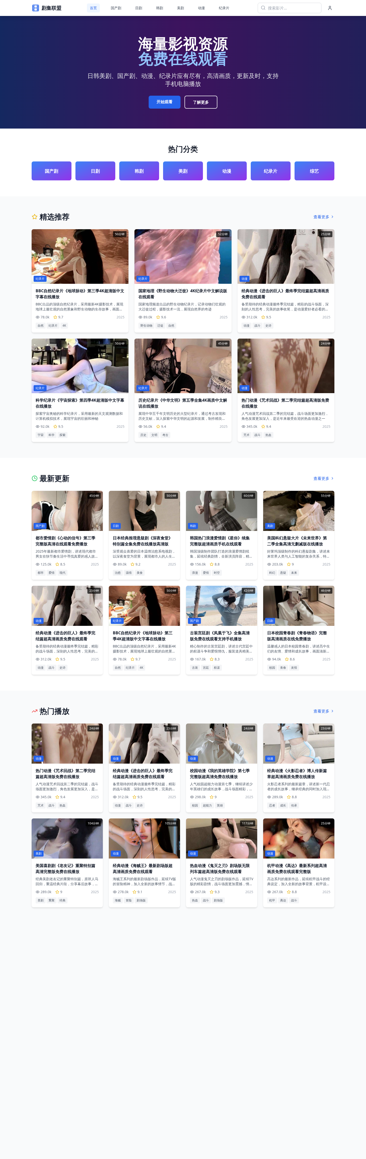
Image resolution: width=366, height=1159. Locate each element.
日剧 (138, 7)
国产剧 (116, 7)
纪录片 (224, 7)
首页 (93, 7)
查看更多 (321, 216)
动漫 (201, 7)
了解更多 (201, 102)
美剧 (180, 7)
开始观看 (165, 101)
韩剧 (159, 7)
